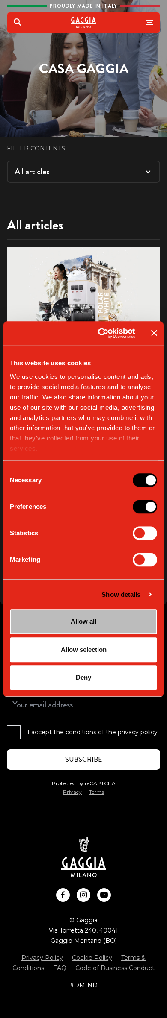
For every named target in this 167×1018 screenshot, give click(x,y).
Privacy (72, 792)
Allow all (83, 621)
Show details (120, 594)
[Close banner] (154, 333)
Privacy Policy (42, 958)
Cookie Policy (92, 958)
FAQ (59, 968)
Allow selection (84, 649)
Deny (83, 677)
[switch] (145, 506)
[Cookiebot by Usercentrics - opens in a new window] (101, 333)
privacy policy (138, 732)
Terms (96, 792)
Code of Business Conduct (115, 968)
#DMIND (84, 985)
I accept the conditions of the (92, 732)
